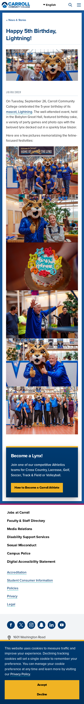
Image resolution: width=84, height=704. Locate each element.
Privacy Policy (20, 674)
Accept (42, 685)
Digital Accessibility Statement (31, 562)
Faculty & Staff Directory (26, 521)
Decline (42, 694)
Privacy (12, 596)
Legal (11, 604)
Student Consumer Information (30, 580)
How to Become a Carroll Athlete (36, 488)
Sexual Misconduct (21, 545)
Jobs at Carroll (18, 512)
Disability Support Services (28, 537)
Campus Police (18, 553)
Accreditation (17, 572)
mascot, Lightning (19, 112)
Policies (12, 588)
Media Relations (19, 529)
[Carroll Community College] (16, 5)
